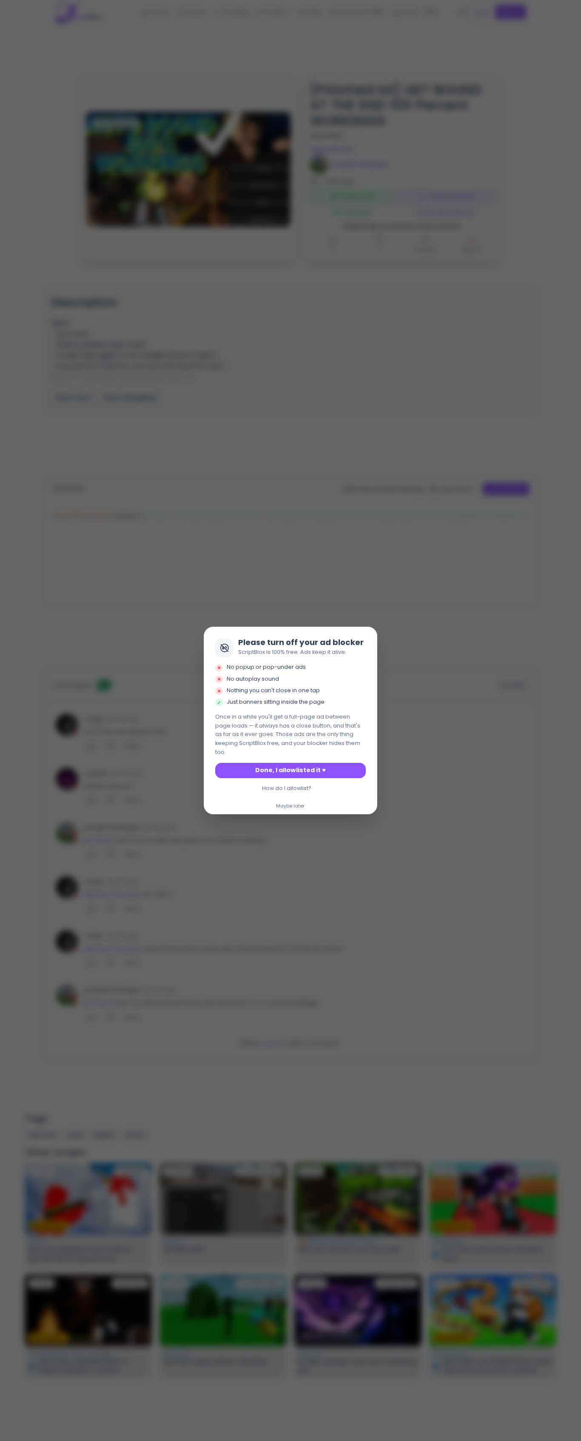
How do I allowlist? (286, 788)
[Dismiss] (368, 635)
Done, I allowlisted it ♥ (290, 770)
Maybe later (290, 806)
